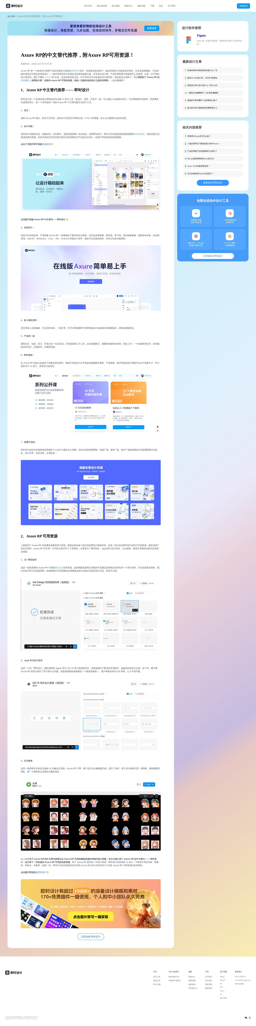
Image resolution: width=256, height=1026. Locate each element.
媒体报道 (208, 988)
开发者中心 (193, 988)
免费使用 (243, 6)
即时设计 (42, 872)
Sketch (222, 980)
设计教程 (116, 6)
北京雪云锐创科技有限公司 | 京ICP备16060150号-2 (21, 1017)
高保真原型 (139, 134)
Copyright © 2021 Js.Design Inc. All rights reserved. (21, 1018)
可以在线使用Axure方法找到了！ (200, 174)
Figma (201, 35)
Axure (48, 77)
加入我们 (208, 980)
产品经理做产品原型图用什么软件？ (202, 151)
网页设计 (59, 567)
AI (221, 994)
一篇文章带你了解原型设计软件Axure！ (203, 144)
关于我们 (172, 6)
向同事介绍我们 (175, 980)
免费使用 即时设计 (213, 182)
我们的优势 (102, 6)
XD (221, 987)
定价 (161, 6)
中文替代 (25, 80)
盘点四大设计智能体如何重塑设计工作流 (204, 108)
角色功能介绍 (174, 977)
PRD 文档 (157, 984)
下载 (152, 6)
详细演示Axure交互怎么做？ (199, 136)
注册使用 (46, 144)
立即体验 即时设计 (91, 936)
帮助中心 (129, 6)
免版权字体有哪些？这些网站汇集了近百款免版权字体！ (204, 100)
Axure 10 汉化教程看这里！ (198, 166)
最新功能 (141, 6)
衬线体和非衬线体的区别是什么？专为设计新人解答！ (204, 70)
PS (221, 984)
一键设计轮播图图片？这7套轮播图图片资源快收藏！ (204, 93)
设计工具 (156, 977)
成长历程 (208, 984)
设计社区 (88, 6)
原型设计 (75, 70)
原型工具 (156, 980)
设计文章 (11, 16)
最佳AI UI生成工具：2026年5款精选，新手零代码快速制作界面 (204, 78)
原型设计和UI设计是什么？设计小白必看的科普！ (204, 85)
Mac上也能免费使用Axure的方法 (200, 159)
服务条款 (192, 984)
